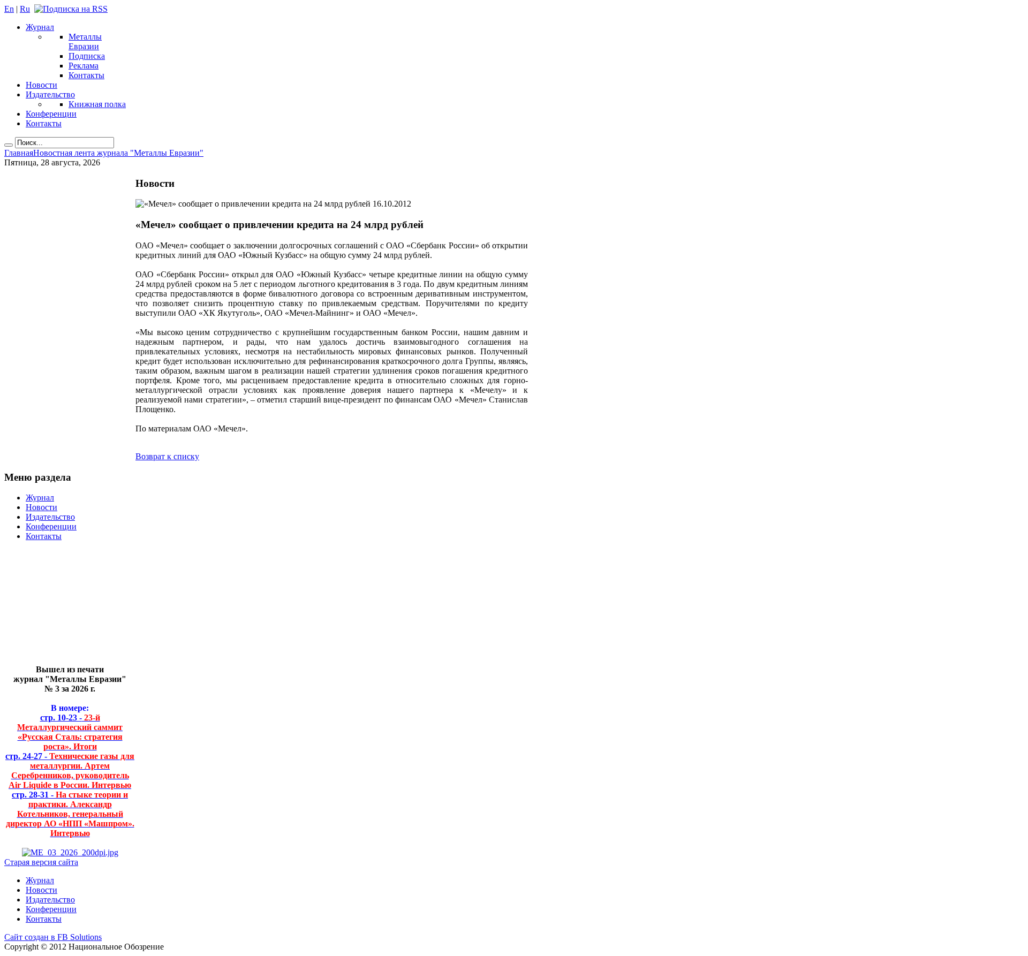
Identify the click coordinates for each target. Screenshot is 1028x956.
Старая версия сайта (41, 862)
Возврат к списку (167, 456)
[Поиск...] (8, 145)
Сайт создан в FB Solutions (53, 937)
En (9, 8)
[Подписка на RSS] (71, 8)
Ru (25, 8)
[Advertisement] (61, 607)
